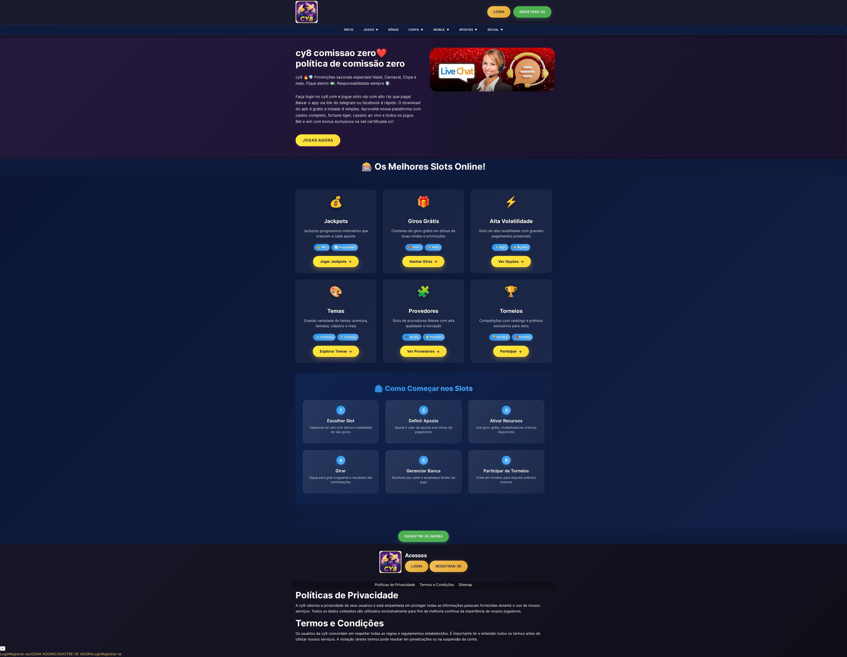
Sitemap (465, 584)
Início (349, 29)
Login (498, 12)
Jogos (369, 29)
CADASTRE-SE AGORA (423, 536)
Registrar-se (532, 12)
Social (493, 29)
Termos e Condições (437, 584)
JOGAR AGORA (318, 140)
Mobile (439, 29)
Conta (414, 29)
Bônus (393, 29)
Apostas (466, 29)
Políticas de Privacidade (395, 584)
